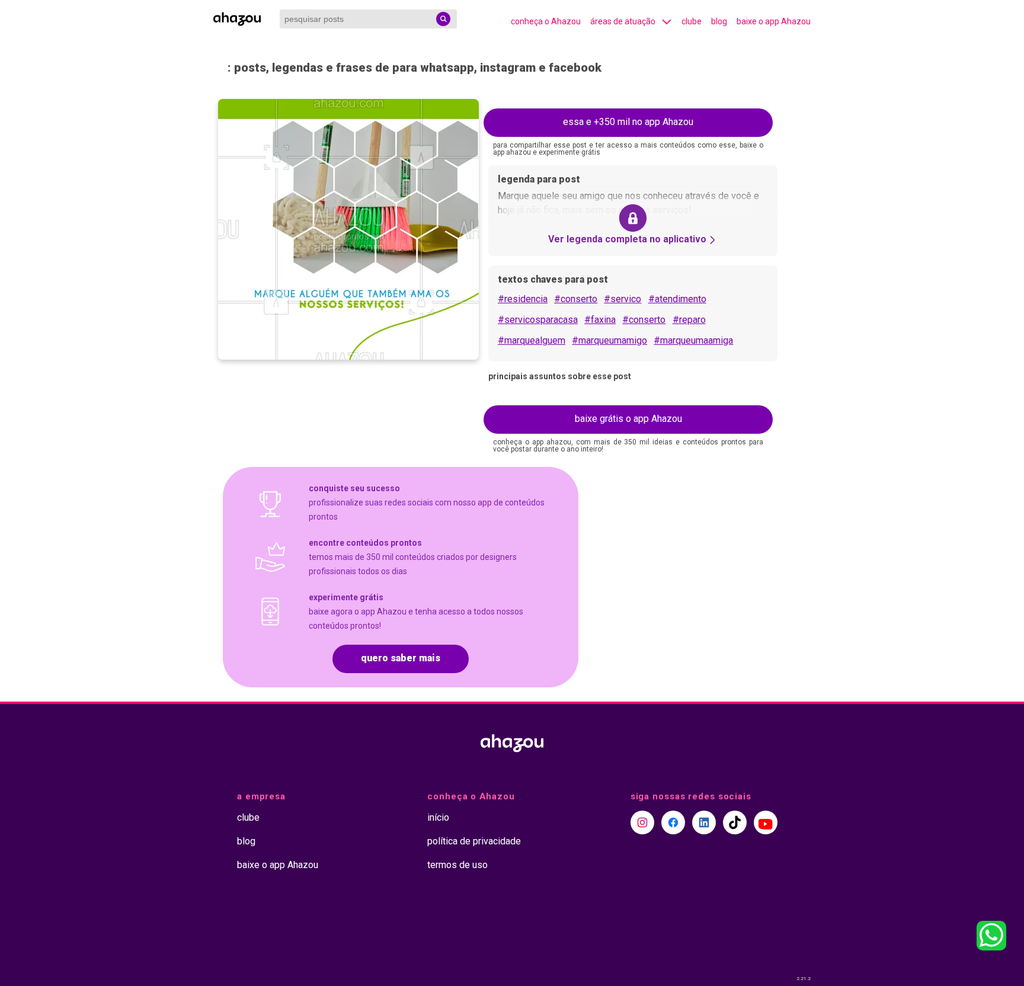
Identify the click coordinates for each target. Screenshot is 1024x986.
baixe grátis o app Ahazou (628, 418)
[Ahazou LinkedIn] (704, 822)
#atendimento (677, 299)
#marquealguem (531, 340)
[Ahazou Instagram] (642, 822)
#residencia (523, 299)
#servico (622, 299)
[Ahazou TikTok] (735, 822)
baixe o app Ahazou (774, 21)
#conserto (575, 299)
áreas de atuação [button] (622, 21)
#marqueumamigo (609, 340)
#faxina (600, 319)
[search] (443, 19)
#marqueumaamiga (693, 340)
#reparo (689, 319)
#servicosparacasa (538, 319)
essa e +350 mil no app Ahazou (628, 121)
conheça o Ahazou (546, 21)
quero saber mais (400, 658)
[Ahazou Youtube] (765, 822)
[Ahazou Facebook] (673, 822)
